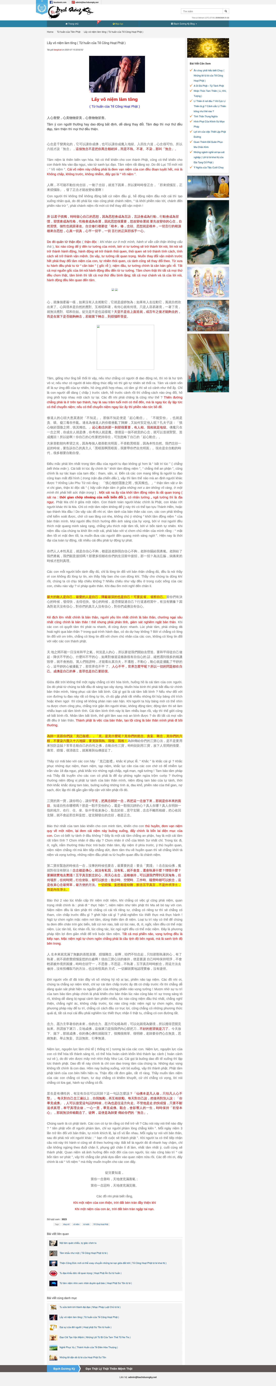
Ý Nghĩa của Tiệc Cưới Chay (209, 167)
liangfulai (58, 49)
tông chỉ (66, 1224)
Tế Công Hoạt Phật (100, 1224)
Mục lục (119, 23)
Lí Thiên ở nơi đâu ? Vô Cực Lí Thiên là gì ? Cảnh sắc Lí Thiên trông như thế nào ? (210, 106)
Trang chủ (73, 23)
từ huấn (86, 1224)
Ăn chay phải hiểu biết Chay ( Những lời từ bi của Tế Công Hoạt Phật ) (209, 75)
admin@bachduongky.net (87, 2)
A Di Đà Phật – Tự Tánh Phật (209, 85)
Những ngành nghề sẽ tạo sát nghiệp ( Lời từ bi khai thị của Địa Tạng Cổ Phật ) (209, 157)
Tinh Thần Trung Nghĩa (206, 116)
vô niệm (76, 1224)
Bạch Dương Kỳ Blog (184, 23)
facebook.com (60, 2)
